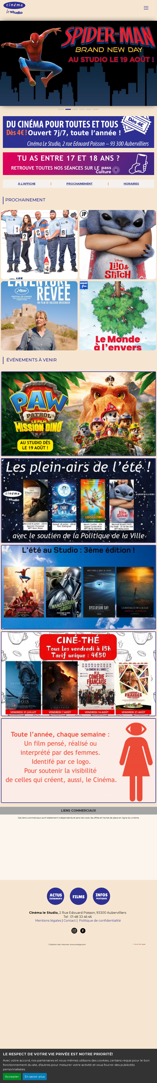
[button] (4, 63)
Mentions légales (48, 920)
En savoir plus (35, 1076)
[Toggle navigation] (146, 8)
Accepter (12, 1076)
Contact (70, 920)
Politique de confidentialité (100, 920)
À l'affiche (26, 183)
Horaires (131, 183)
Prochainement (79, 183)
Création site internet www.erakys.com (67, 944)
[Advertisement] (78, 848)
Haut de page (140, 944)
